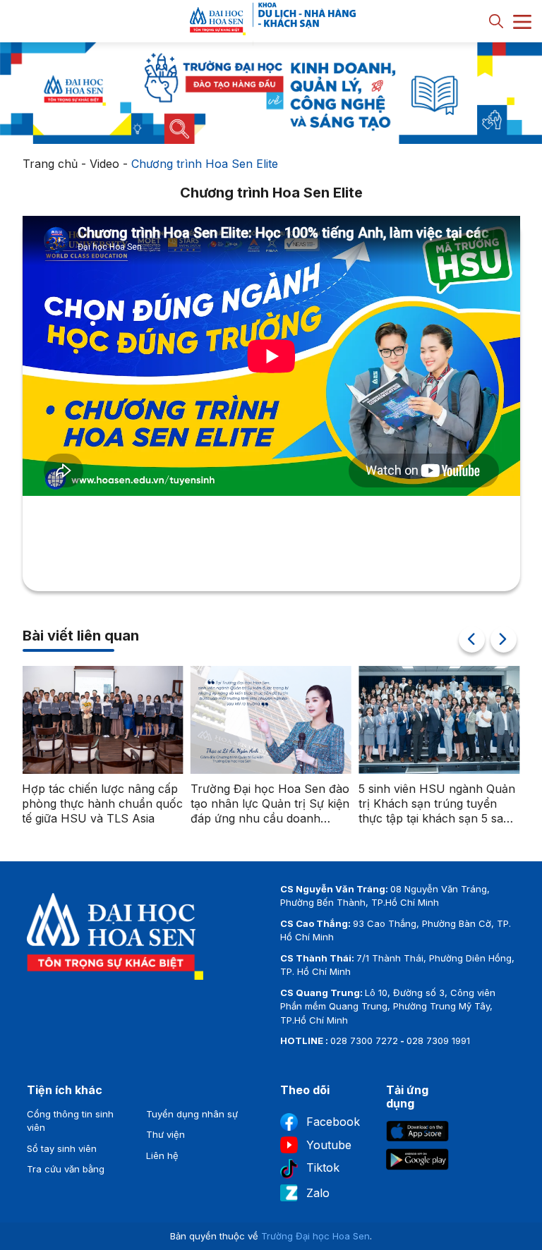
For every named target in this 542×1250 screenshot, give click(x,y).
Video (104, 164)
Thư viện (165, 1134)
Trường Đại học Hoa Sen (315, 1236)
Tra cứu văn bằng (65, 1169)
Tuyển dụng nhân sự (192, 1113)
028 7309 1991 (438, 1040)
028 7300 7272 (364, 1040)
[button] (503, 639)
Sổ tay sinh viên (62, 1148)
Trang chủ (50, 164)
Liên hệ (162, 1155)
